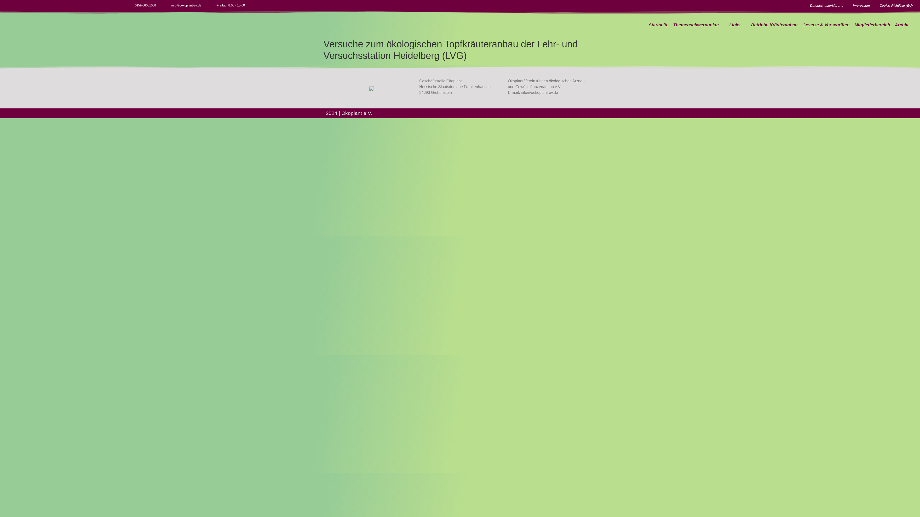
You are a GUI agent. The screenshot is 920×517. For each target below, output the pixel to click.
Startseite (658, 24)
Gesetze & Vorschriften (826, 24)
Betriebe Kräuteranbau (774, 24)
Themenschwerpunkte (696, 24)
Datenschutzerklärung (826, 5)
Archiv (901, 24)
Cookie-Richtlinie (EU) (896, 5)
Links (735, 24)
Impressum (861, 5)
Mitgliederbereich (872, 24)
